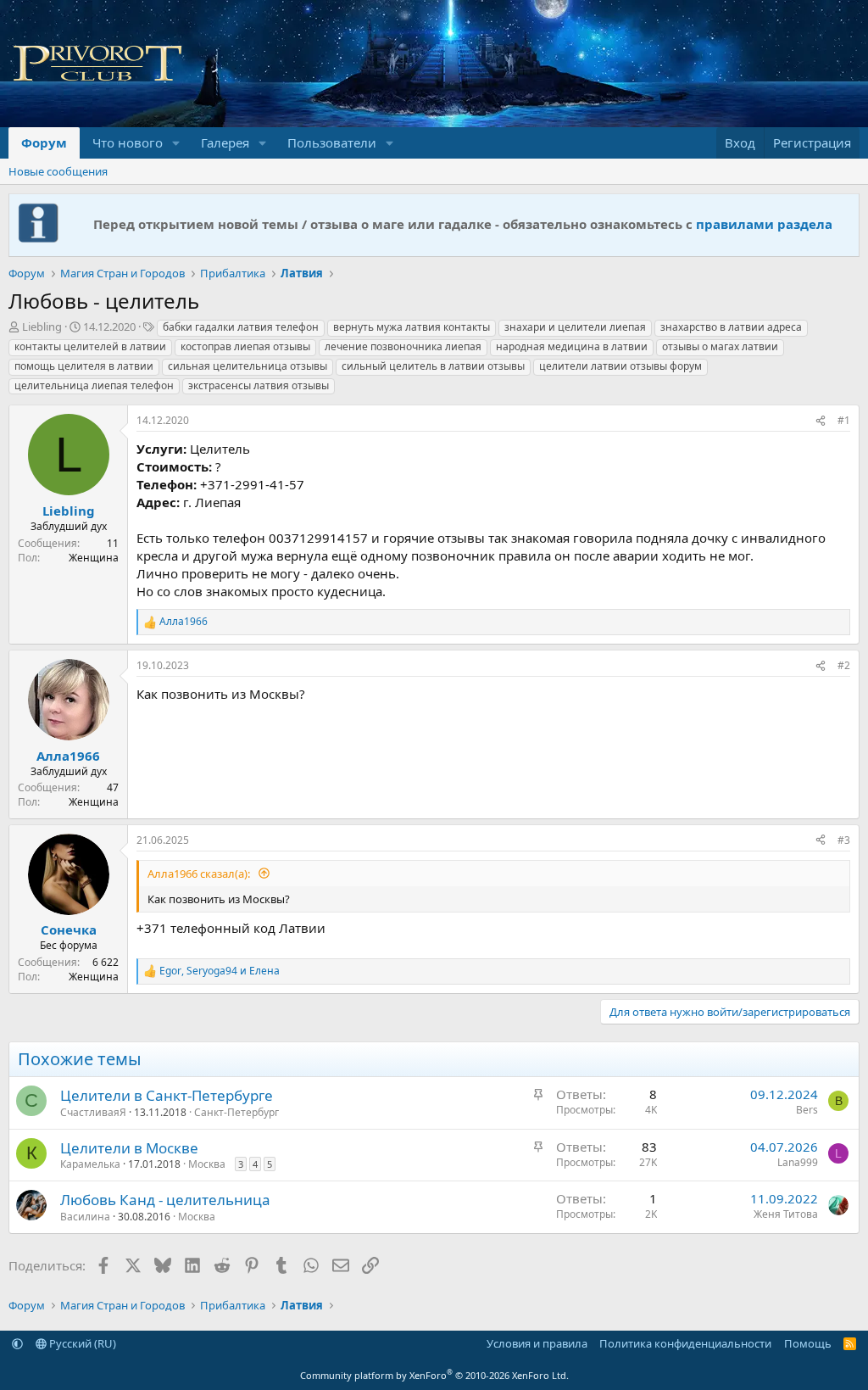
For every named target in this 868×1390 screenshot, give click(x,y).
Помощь (808, 1343)
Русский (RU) (81, 1343)
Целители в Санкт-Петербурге (166, 1095)
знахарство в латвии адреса (731, 327)
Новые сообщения (58, 171)
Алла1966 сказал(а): (200, 873)
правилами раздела (764, 223)
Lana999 (797, 1162)
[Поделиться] (821, 421)
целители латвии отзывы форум (620, 366)
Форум (44, 142)
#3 (843, 840)
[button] (176, 143)
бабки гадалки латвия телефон (241, 327)
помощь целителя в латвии (83, 366)
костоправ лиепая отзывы (245, 346)
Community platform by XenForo (434, 1375)
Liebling (42, 326)
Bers (807, 1110)
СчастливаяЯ (93, 1112)
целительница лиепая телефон (94, 385)
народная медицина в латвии (572, 346)
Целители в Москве (129, 1148)
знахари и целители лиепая (575, 327)
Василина (85, 1216)
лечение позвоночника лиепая (403, 346)
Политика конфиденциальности (685, 1343)
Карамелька (90, 1164)
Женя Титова (786, 1214)
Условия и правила (537, 1343)
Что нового (127, 142)
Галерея (225, 142)
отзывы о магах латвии (720, 346)
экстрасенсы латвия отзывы (258, 385)
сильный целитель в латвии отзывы (433, 366)
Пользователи (331, 142)
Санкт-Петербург (236, 1112)
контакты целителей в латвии (90, 346)
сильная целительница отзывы (247, 366)
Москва (206, 1164)
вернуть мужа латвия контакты (411, 327)
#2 (843, 665)
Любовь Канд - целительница (165, 1199)
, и (219, 971)
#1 (843, 420)
